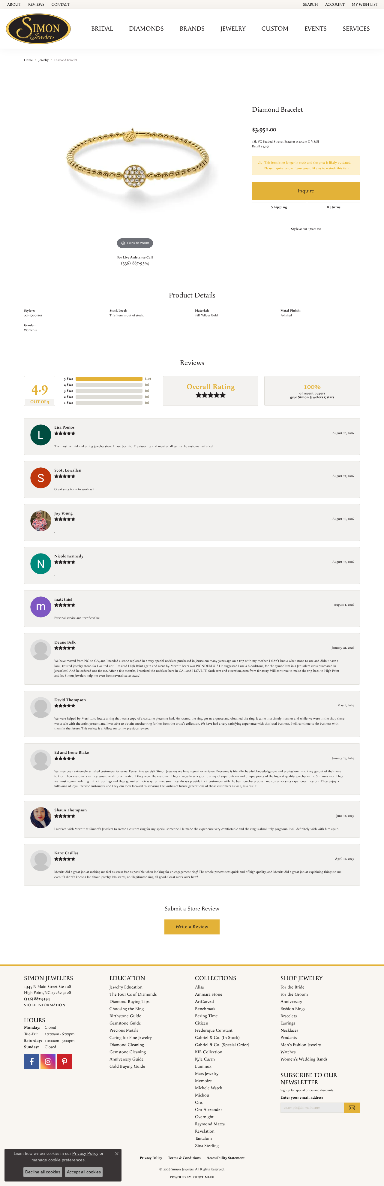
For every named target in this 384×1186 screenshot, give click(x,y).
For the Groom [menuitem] (294, 994)
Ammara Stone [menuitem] (208, 994)
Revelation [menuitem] (204, 1131)
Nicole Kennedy (68, 556)
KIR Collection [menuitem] (208, 1052)
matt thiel (63, 599)
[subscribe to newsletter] (352, 1108)
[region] (135, 160)
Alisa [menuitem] (199, 987)
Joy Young (63, 513)
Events (315, 29)
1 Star (68, 402)
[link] (13, 4)
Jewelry (233, 29)
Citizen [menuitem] (201, 1023)
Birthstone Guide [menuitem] (125, 1016)
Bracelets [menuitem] (288, 1016)
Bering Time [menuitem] (206, 1016)
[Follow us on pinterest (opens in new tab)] (64, 1061)
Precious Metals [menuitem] (124, 1030)
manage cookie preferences (58, 1159)
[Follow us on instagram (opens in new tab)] (48, 1061)
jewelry (43, 60)
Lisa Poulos (64, 427)
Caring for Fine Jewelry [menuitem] (131, 1037)
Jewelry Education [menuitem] (126, 987)
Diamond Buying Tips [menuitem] (129, 1001)
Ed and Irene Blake (71, 752)
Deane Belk (65, 642)
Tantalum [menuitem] (203, 1138)
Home (28, 60)
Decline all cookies (42, 1171)
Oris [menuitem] (198, 1102)
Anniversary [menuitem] (291, 1001)
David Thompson (70, 700)
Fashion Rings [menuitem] (292, 1009)
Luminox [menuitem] (203, 1066)
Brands (192, 29)
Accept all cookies (84, 1171)
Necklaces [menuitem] (289, 1030)
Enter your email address (301, 1097)
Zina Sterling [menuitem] (207, 1145)
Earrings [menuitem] (287, 1023)
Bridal (102, 29)
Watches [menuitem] (288, 1052)
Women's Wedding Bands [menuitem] (303, 1059)
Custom (275, 29)
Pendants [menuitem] (288, 1037)
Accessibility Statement (225, 1158)
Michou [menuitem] (202, 1095)
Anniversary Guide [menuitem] (127, 1059)
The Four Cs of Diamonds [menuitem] (133, 994)
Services (356, 29)
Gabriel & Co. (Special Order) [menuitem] (222, 1045)
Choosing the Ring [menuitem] (127, 1009)
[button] (310, 4)
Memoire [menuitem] (203, 1081)
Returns (334, 207)
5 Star (68, 378)
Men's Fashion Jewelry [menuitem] (300, 1045)
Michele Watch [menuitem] (208, 1088)
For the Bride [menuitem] (292, 987)
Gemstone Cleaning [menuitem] (128, 1052)
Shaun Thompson (70, 810)
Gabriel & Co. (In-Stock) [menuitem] (217, 1037)
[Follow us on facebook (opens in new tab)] (31, 1061)
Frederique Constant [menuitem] (213, 1030)
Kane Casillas (66, 853)
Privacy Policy (151, 1158)
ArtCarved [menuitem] (204, 1001)
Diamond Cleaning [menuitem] (127, 1045)
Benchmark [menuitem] (205, 1009)
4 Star (68, 384)
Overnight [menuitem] (204, 1117)
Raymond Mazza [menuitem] (210, 1124)
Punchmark (203, 1177)
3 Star (68, 390)
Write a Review (192, 927)
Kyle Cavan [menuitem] (205, 1059)
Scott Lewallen (67, 470)
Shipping (279, 207)
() (148, 378)
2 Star (68, 396)
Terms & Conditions (184, 1158)
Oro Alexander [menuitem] (208, 1109)
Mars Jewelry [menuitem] (206, 1073)
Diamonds (146, 29)
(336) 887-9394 (135, 263)
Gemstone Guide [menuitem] (125, 1023)
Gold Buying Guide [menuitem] (127, 1066)
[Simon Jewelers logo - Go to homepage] (40, 29)
